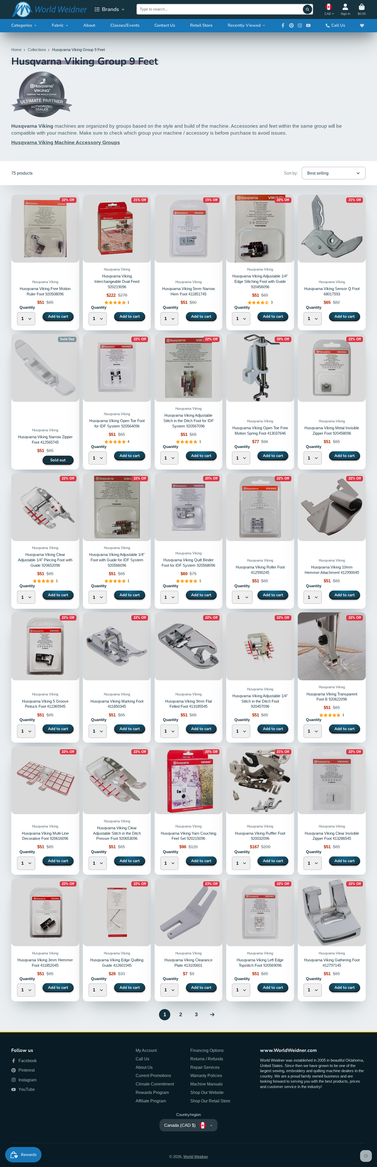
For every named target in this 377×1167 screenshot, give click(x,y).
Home (16, 50)
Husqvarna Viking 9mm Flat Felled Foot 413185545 (189, 677)
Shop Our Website (207, 1092)
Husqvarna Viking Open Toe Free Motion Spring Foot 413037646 (260, 401)
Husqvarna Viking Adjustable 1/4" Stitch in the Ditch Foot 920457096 (260, 677)
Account (345, 9)
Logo (49, 9)
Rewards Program (152, 1092)
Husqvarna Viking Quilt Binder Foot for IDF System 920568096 (189, 541)
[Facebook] (283, 25)
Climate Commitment (155, 1084)
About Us (144, 1067)
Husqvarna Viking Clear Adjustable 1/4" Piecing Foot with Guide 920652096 (45, 560)
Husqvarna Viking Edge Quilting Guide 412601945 (117, 940)
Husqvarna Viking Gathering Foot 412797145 (332, 940)
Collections (37, 50)
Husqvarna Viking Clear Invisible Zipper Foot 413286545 (332, 810)
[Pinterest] (291, 25)
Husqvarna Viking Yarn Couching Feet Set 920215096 (189, 810)
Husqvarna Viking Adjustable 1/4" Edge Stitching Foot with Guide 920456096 (260, 281)
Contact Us (164, 25)
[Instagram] (299, 25)
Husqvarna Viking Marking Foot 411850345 (117, 677)
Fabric (58, 25)
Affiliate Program (151, 1101)
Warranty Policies (206, 1075)
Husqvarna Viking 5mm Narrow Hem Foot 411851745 (189, 262)
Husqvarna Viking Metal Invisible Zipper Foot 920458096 (332, 401)
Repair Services (205, 1067)
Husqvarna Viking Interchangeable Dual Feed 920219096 (116, 281)
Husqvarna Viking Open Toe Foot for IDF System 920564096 (117, 401)
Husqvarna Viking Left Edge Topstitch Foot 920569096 (260, 940)
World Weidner (195, 1157)
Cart (362, 9)
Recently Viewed (244, 25)
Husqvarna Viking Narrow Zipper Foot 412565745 (45, 401)
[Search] (307, 9)
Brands (110, 9)
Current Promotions (153, 1075)
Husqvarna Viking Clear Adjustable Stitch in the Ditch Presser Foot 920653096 (117, 810)
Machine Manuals (206, 1084)
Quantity (27, 307)
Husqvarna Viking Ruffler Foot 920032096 (260, 810)
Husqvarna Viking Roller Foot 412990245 (260, 541)
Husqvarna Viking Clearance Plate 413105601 (189, 940)
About (89, 25)
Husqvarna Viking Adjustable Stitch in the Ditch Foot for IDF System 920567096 (188, 420)
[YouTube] (308, 25)
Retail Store (201, 25)
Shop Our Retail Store (210, 1101)
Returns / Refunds (206, 1058)
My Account (146, 1050)
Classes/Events (125, 25)
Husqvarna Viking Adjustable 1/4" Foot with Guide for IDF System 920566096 (117, 560)
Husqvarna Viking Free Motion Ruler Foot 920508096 (45, 262)
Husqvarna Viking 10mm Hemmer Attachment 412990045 (332, 541)
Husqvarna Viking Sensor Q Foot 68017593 (332, 262)
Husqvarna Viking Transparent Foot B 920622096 (332, 677)
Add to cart (58, 316)
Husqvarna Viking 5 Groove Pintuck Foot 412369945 (45, 677)
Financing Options (207, 1050)
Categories (21, 25)
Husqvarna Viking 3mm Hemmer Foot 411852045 (45, 940)
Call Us (338, 25)
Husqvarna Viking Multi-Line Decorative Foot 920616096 (45, 810)
